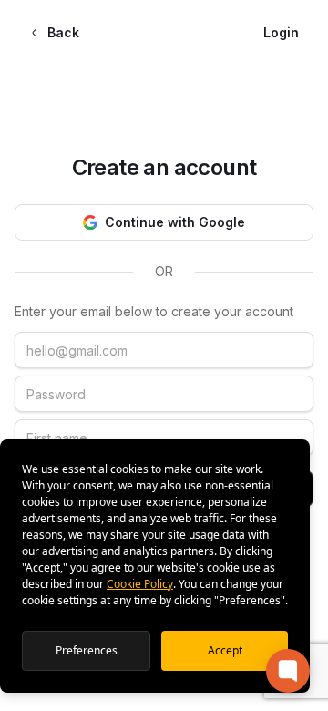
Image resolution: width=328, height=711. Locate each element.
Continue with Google (175, 222)
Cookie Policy (140, 584)
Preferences (87, 650)
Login (281, 32)
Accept (225, 650)
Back (63, 32)
